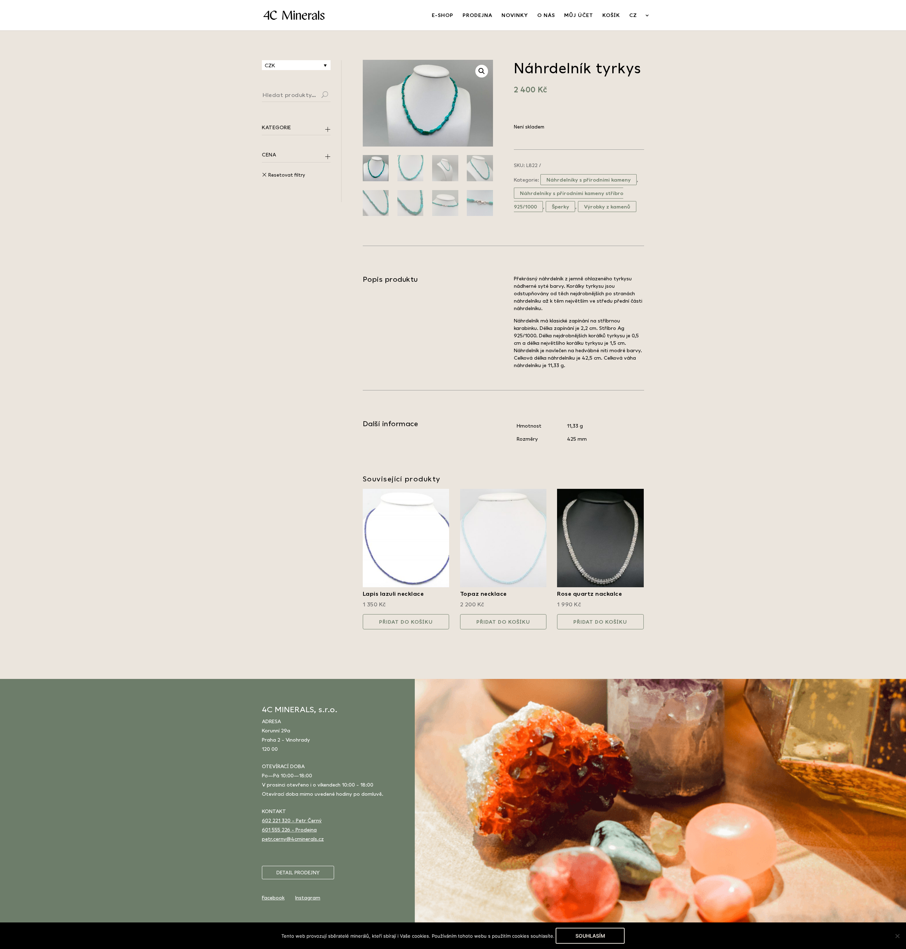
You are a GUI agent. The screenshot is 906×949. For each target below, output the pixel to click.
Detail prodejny (298, 872)
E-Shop (442, 15)
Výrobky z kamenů (607, 207)
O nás (546, 15)
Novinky (514, 15)
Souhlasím (590, 936)
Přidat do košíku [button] (406, 622)
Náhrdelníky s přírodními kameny (588, 180)
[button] (481, 71)
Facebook (273, 897)
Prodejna (477, 15)
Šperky (560, 207)
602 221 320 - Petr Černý (292, 820)
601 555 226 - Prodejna (289, 830)
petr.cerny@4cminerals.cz (293, 839)
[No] (897, 935)
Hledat (333, 95)
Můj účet (578, 15)
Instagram (307, 897)
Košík (611, 15)
